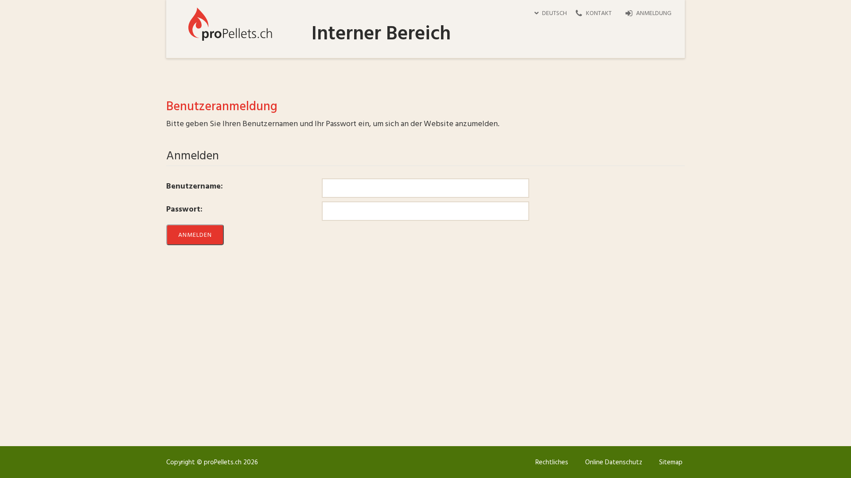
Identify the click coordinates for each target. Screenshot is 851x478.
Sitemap (671, 462)
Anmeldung (653, 13)
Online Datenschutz (613, 462)
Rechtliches (551, 462)
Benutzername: (194, 186)
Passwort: (184, 209)
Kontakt (599, 13)
